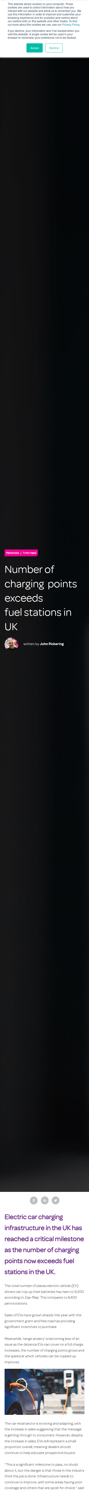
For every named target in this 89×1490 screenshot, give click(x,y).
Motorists (21, 553)
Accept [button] (34, 48)
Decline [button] (54, 48)
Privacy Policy (70, 24)
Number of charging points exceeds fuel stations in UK (41, 598)
